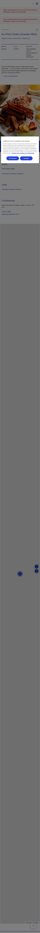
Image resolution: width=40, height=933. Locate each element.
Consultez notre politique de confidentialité (23, 153)
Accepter (26, 158)
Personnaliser (13, 158)
